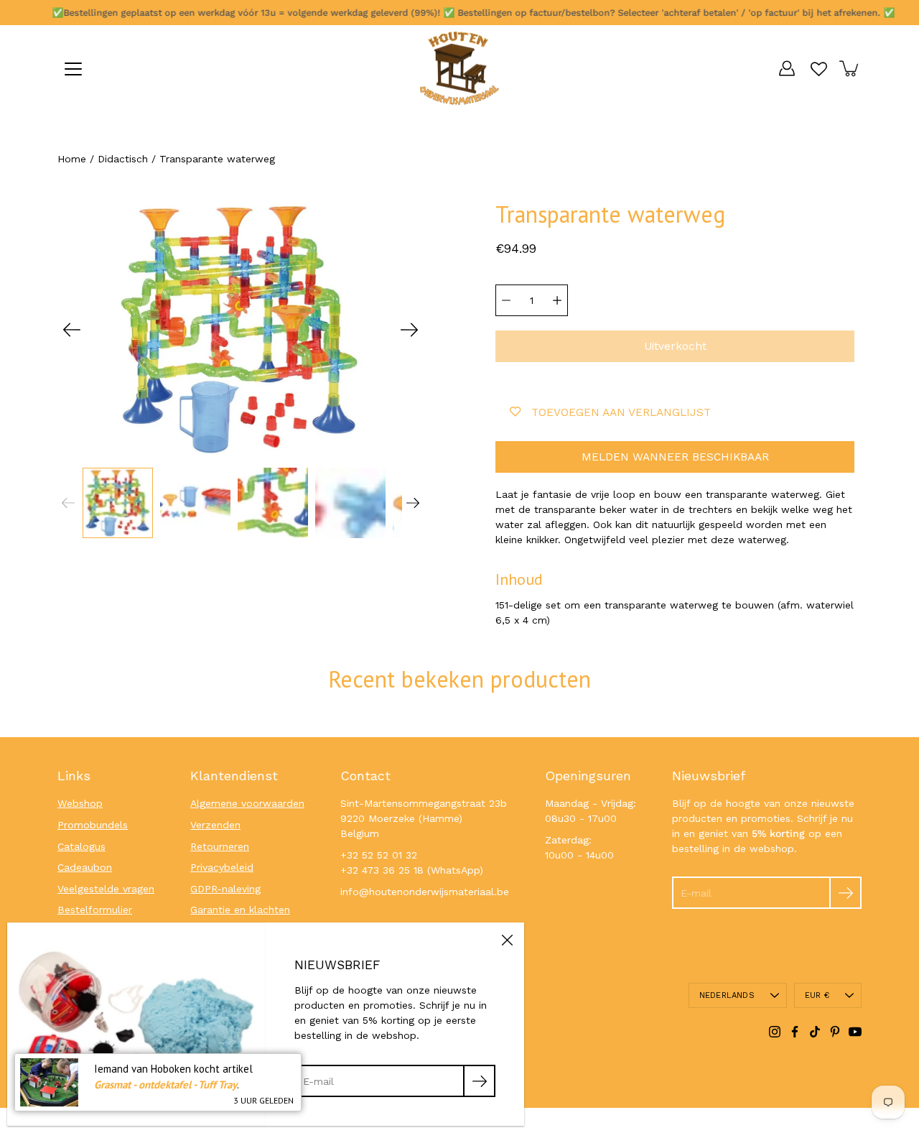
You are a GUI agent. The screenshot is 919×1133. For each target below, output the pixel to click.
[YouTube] (855, 1031)
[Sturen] (845, 893)
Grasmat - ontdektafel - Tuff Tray (165, 1084)
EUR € (817, 995)
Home (71, 159)
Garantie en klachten (240, 909)
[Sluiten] (507, 939)
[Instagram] (774, 1031)
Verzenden (215, 825)
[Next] (409, 329)
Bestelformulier (94, 909)
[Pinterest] (835, 1031)
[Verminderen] (506, 300)
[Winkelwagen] (850, 68)
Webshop (80, 803)
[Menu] (73, 69)
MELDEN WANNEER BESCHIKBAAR (675, 456)
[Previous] (71, 329)
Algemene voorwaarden (247, 803)
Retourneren (219, 846)
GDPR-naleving (225, 888)
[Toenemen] (557, 300)
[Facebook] (794, 1031)
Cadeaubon (84, 867)
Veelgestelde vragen (105, 888)
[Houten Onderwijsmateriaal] (459, 68)
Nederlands (727, 995)
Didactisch (123, 159)
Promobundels (92, 825)
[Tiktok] (814, 1031)
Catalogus (81, 846)
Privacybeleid (221, 867)
